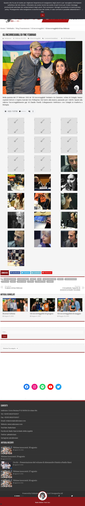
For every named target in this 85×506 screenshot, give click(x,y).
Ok (42, 15)
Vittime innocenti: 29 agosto (13, 456)
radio (13, 281)
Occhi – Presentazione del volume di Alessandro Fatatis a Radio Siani (42, 462)
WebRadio (10, 28)
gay (39, 279)
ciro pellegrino (10, 279)
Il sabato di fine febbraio (13, 287)
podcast (5, 281)
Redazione (8, 38)
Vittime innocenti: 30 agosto (25, 448)
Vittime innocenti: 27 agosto (25, 471)
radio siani (21, 281)
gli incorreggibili (49, 279)
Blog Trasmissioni (22, 28)
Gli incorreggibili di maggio (69, 314)
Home (2, 28)
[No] (82, 10)
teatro (30, 281)
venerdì (50, 281)
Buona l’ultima (9, 314)
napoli (60, 279)
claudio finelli (23, 279)
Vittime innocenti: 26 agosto (25, 480)
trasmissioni (40, 281)
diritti (33, 279)
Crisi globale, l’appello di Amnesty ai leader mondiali (70, 288)
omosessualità (71, 279)
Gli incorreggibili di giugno (41, 314)
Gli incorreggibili (37, 28)
